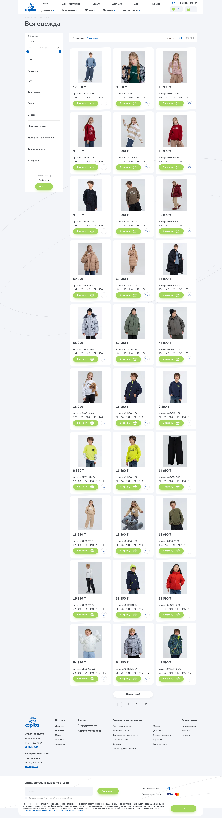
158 (101, 98)
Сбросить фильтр (44, 176)
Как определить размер (124, 749)
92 (117, 417)
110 (134, 417)
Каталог (60, 720)
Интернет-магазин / (31, 17)
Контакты (186, 731)
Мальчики (68, 10)
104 (128, 417)
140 (81, 98)
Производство (189, 726)
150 (192, 38)
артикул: (83, 94)
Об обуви (116, 744)
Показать (44, 186)
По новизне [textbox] (92, 38)
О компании (189, 720)
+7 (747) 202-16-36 (34, 743)
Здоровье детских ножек (125, 735)
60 (184, 38)
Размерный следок (121, 726)
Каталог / (41, 17)
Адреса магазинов (71, 4)
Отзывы (185, 740)
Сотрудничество (88, 725)
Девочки (47, 10)
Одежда (108, 10)
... (141, 704)
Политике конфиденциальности (37, 810)
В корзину (82, 103)
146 (88, 98)
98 (122, 417)
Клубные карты (160, 744)
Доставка (117, 4)
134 (75, 98)
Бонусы (156, 4)
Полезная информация (127, 720)
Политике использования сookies (68, 810)
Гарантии (157, 740)
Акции (137, 4)
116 (141, 417)
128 (81, 417)
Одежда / (47, 17)
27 (146, 704)
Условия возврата (162, 735)
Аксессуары (131, 10)
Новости (186, 735)
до (46, 48)
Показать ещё (133, 694)
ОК (183, 808)
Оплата (96, 4)
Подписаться (108, 791)
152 (94, 98)
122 (75, 417)
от (29, 48)
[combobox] (93, 38)
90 (187, 38)
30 (180, 38)
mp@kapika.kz (31, 747)
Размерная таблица (121, 731)
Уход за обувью (120, 740)
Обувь (89, 10)
